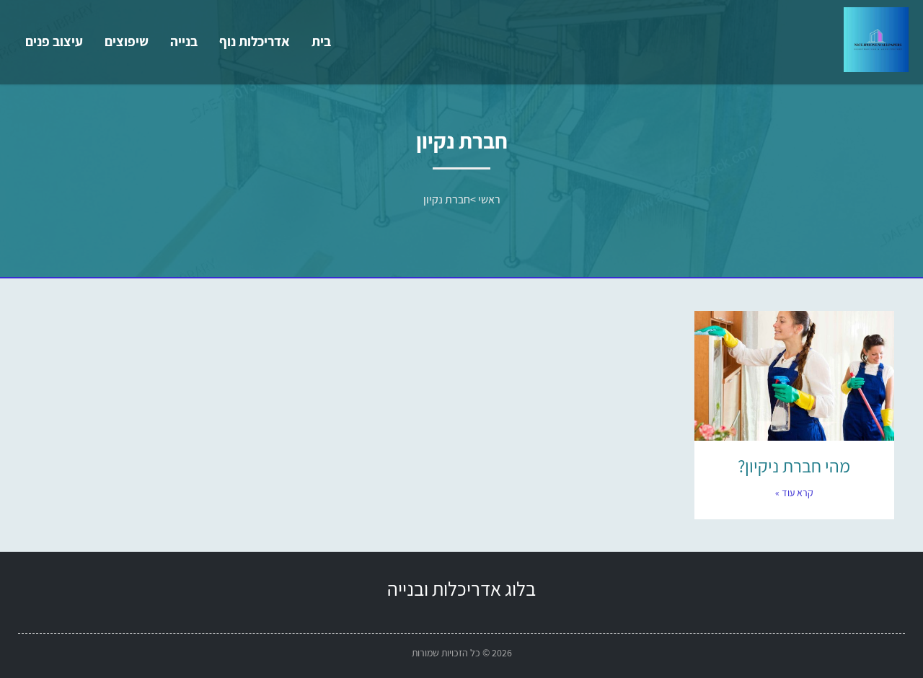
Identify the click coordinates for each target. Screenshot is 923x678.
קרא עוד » (794, 492)
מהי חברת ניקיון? (794, 465)
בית (321, 41)
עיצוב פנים (54, 41)
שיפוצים (127, 41)
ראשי (489, 199)
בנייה (184, 41)
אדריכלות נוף (254, 41)
